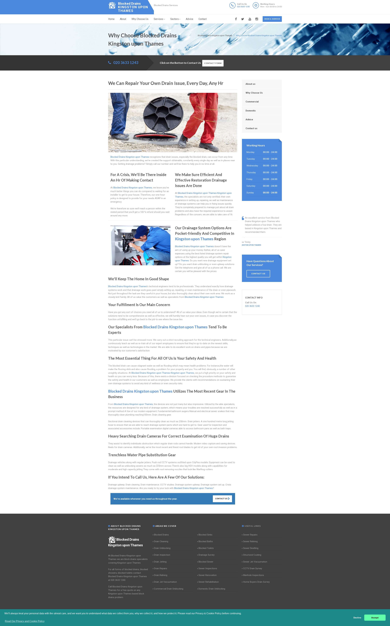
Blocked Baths (206, 541)
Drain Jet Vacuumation (165, 582)
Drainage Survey (206, 554)
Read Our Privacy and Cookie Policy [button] (24, 621)
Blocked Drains (161, 534)
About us (250, 84)
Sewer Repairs (250, 534)
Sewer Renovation (208, 575)
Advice (189, 19)
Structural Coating (252, 554)
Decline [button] (357, 617)
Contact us (251, 128)
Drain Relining (160, 575)
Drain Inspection (162, 554)
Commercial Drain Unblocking (168, 588)
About (123, 19)
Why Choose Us (139, 19)
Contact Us (221, 498)
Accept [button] (375, 617)
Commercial (252, 101)
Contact (203, 19)
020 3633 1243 (243, 6)
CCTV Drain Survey (252, 568)
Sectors (174, 19)
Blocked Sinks (205, 534)
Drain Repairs (160, 568)
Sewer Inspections (208, 568)
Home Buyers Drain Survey (256, 582)
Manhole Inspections (253, 575)
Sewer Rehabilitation (209, 582)
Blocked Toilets (206, 548)
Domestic (251, 110)
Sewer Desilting (250, 548)
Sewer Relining (250, 541)
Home (111, 19)
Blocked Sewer (206, 561)
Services (158, 19)
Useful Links (252, 526)
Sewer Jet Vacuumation (255, 561)
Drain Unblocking (162, 548)
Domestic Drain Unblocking (212, 588)
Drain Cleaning (161, 541)
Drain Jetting (160, 561)
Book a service (272, 19)
